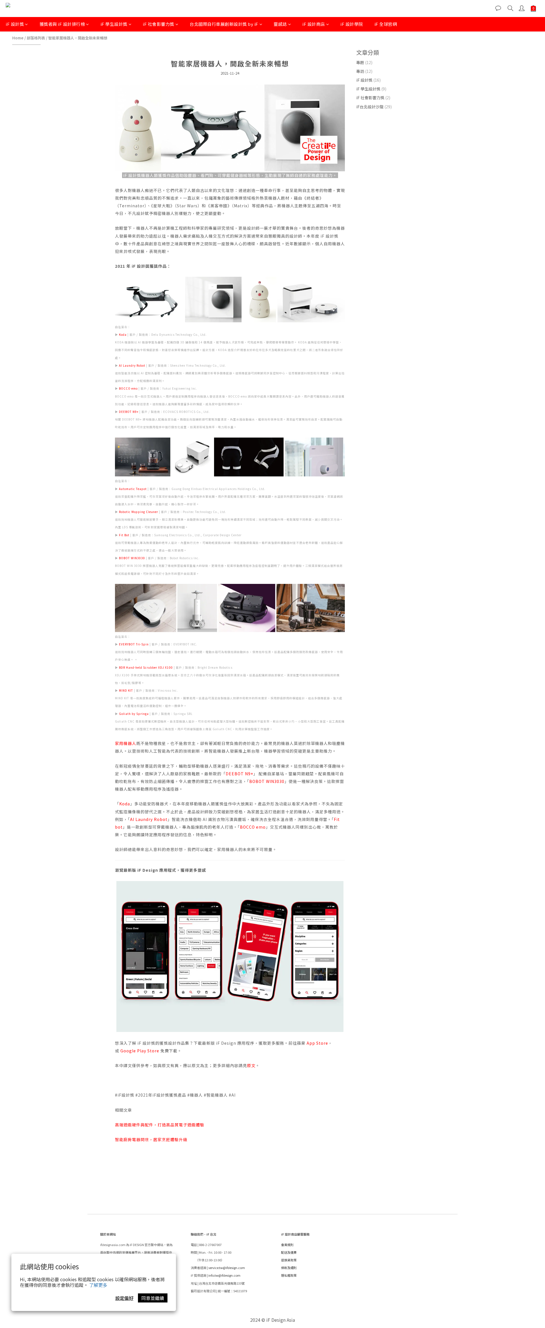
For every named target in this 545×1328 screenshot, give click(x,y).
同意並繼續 (152, 1298)
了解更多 (98, 1284)
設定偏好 (124, 1298)
